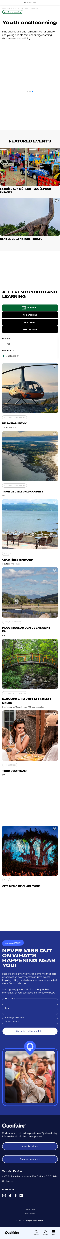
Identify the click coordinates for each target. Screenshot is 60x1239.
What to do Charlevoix (21, 8)
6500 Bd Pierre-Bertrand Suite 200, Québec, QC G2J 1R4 (29, 1176)
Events (35, 8)
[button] (27, 91)
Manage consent (30, 2)
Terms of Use (30, 1213)
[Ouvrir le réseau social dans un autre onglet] (4, 1196)
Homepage (6, 8)
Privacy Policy (30, 1210)
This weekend (30, 315)
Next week (30, 322)
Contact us (7, 1181)
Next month (30, 329)
